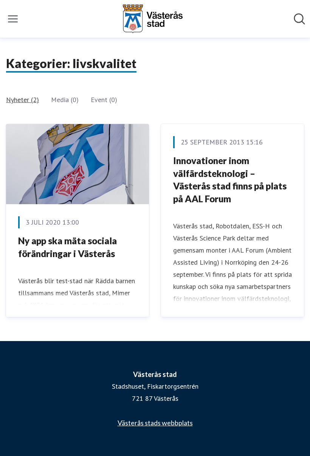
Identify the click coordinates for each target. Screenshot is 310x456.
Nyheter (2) (22, 99)
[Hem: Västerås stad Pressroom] (153, 19)
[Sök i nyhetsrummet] (299, 19)
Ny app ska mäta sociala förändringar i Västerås (67, 247)
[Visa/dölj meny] (13, 18)
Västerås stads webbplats (155, 423)
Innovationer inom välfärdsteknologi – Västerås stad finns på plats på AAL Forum (230, 179)
